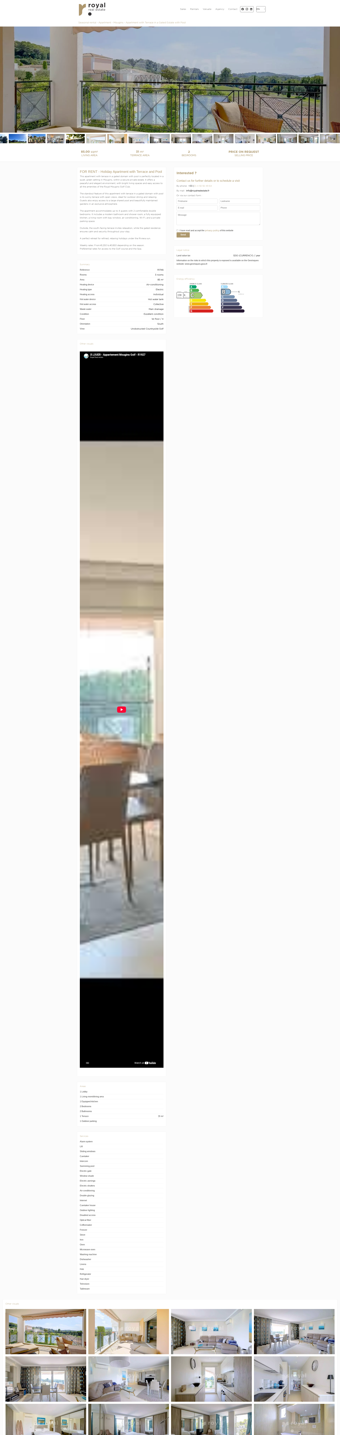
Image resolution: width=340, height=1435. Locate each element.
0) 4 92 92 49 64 (203, 186)
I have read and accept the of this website (206, 230)
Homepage (92, 9)
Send (183, 235)
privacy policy (212, 230)
